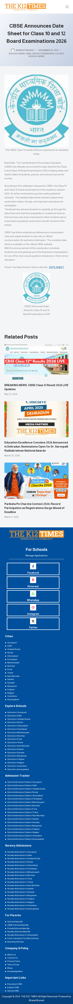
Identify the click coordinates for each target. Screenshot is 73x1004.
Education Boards (43, 53)
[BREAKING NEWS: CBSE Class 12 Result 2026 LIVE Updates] (36, 362)
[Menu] (67, 6)
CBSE (28, 53)
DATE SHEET (56, 267)
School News (17, 53)
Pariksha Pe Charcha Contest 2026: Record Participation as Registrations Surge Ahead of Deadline (34, 508)
